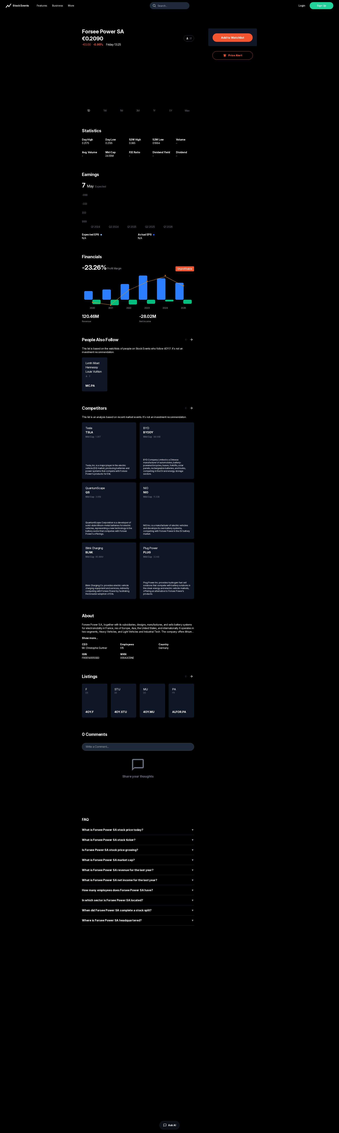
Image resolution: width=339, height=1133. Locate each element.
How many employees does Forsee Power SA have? (138, 890)
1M (121, 110)
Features (42, 5)
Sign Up (321, 5)
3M (138, 110)
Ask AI (172, 1125)
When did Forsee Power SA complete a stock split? (138, 910)
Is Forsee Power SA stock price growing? (138, 850)
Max (187, 110)
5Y (170, 110)
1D (88, 110)
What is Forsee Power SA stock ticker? (138, 840)
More (71, 5)
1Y (154, 110)
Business (57, 5)
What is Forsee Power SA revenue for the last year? (138, 870)
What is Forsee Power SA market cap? (138, 860)
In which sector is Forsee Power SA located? (138, 900)
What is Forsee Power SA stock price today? (138, 830)
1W (105, 110)
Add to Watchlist (232, 37)
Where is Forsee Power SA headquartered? (138, 920)
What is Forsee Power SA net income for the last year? (138, 880)
